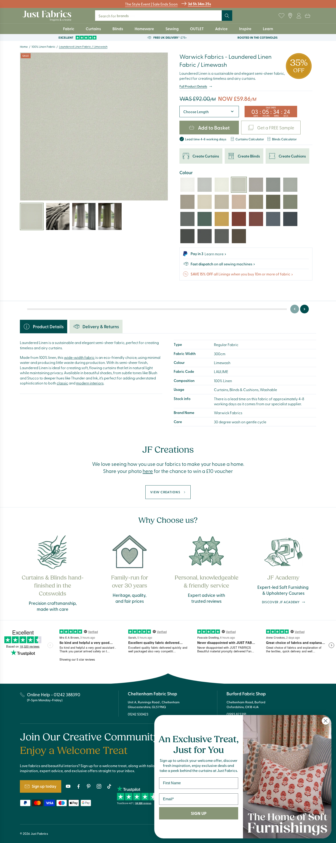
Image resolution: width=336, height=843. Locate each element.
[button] (307, 15)
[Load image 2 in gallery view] (58, 216)
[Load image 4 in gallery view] (110, 216)
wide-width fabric (79, 357)
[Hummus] (256, 202)
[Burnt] (239, 219)
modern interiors (90, 382)
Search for (117, 15)
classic (62, 382)
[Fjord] (273, 185)
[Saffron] (222, 219)
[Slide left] (294, 309)
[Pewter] (187, 219)
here (148, 470)
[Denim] (273, 219)
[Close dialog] (326, 721)
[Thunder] (222, 236)
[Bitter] (239, 236)
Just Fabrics (39, 833)
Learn (268, 28)
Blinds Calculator (284, 139)
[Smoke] (256, 185)
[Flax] (187, 202)
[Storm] (205, 236)
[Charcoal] (187, 236)
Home (24, 46)
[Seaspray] (290, 185)
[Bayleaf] (273, 202)
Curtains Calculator (249, 139)
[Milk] (222, 185)
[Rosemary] (290, 202)
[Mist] (205, 185)
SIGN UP (198, 813)
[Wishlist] (281, 15)
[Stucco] (222, 202)
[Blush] (239, 202)
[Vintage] (256, 219)
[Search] (227, 16)
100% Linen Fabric (43, 46)
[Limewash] (239, 185)
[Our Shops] (290, 15)
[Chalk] (187, 185)
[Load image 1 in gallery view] (32, 216)
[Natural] (205, 202)
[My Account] (298, 15)
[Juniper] (205, 219)
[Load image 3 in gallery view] (84, 216)
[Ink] (290, 219)
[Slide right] (304, 309)
